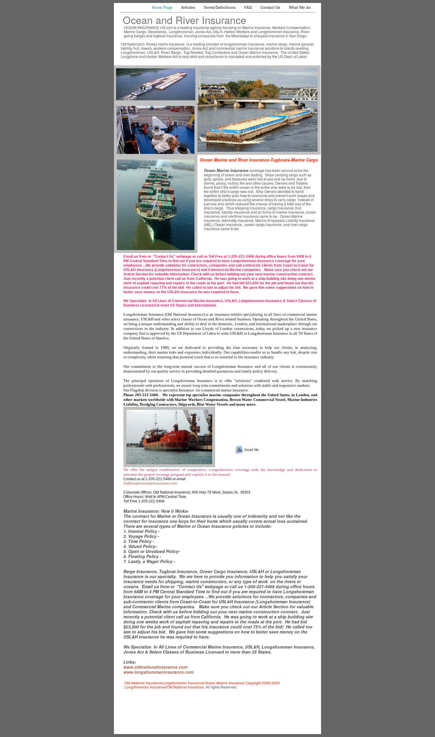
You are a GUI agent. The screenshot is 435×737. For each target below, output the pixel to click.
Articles (188, 7)
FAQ (248, 7)
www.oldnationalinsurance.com (155, 667)
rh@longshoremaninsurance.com (150, 483)
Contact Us (270, 7)
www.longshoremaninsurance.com (158, 672)
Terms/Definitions (220, 7)
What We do (300, 7)
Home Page (163, 7)
